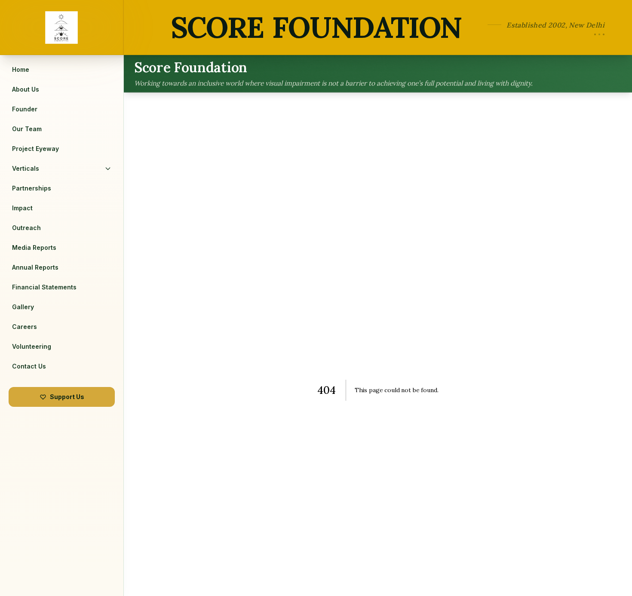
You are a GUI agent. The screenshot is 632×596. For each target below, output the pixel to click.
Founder (24, 109)
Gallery (23, 306)
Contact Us (29, 366)
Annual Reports (35, 267)
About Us (25, 89)
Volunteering (31, 346)
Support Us (67, 396)
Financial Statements (44, 287)
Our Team (27, 128)
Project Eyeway (35, 148)
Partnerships (31, 188)
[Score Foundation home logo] (62, 27)
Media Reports (34, 247)
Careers (24, 326)
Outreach (26, 227)
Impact (22, 208)
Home (20, 69)
